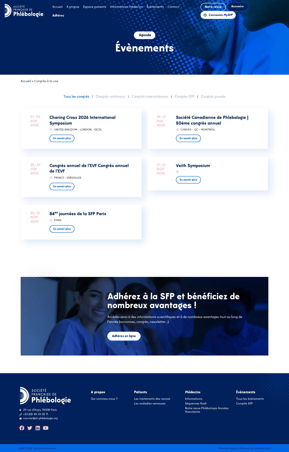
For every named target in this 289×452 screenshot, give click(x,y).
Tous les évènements (250, 399)
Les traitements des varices (152, 399)
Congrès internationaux (150, 96)
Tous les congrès (76, 96)
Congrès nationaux (110, 96)
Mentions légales (228, 448)
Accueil (26, 81)
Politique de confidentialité (255, 448)
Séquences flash (196, 403)
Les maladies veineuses (150, 403)
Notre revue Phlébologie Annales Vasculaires (207, 409)
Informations (193, 399)
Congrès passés (213, 96)
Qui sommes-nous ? (104, 399)
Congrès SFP (184, 96)
